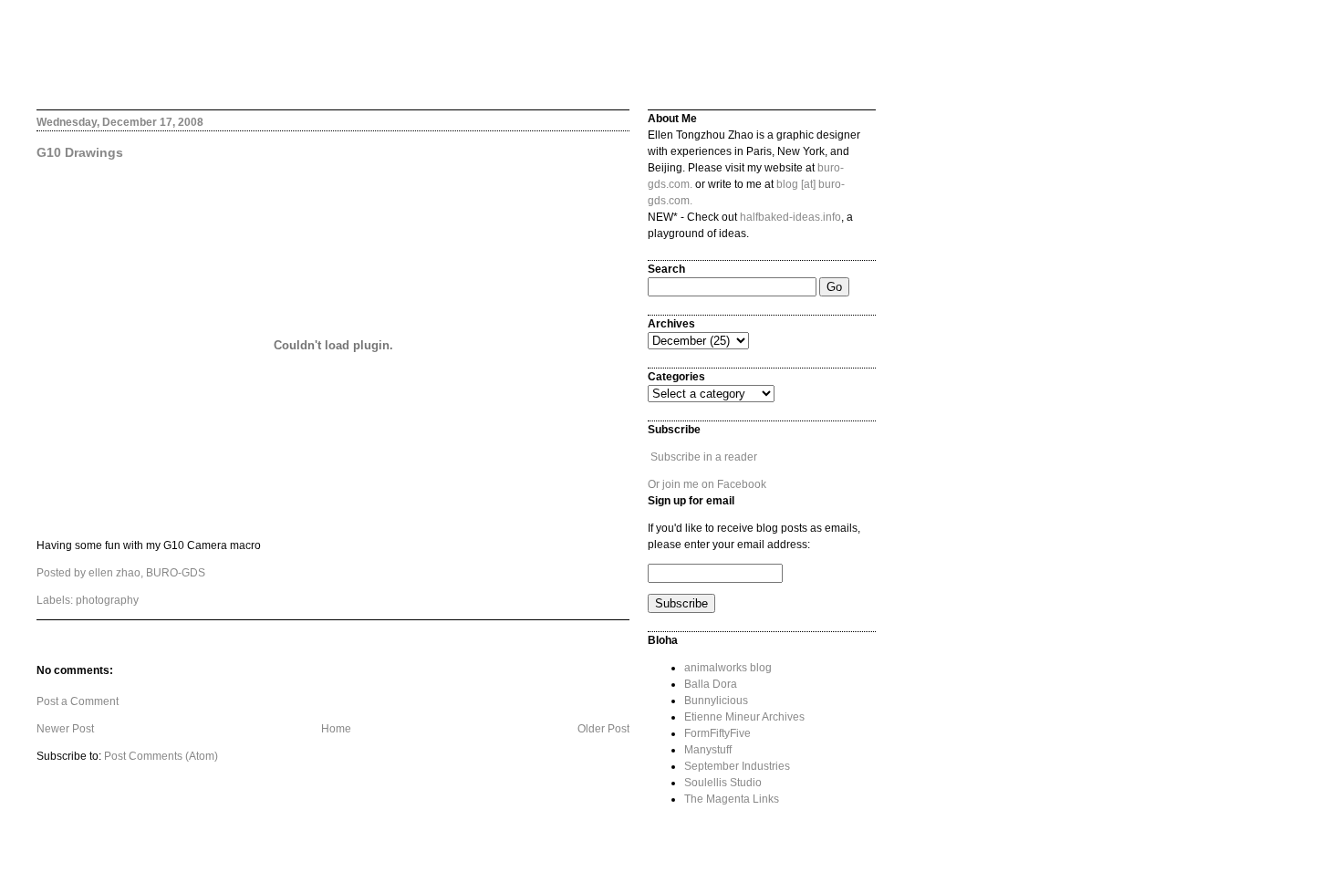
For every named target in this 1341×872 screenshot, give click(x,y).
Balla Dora (710, 684)
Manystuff (708, 749)
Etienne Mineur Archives (744, 717)
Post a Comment (77, 701)
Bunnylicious (716, 700)
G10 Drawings (79, 152)
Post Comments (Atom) (161, 756)
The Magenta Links (731, 799)
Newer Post (65, 728)
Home (336, 728)
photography (107, 600)
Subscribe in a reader (703, 457)
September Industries (737, 766)
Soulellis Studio (723, 782)
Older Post (603, 728)
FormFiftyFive (717, 733)
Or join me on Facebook (707, 484)
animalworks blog (728, 667)
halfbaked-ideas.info (790, 217)
